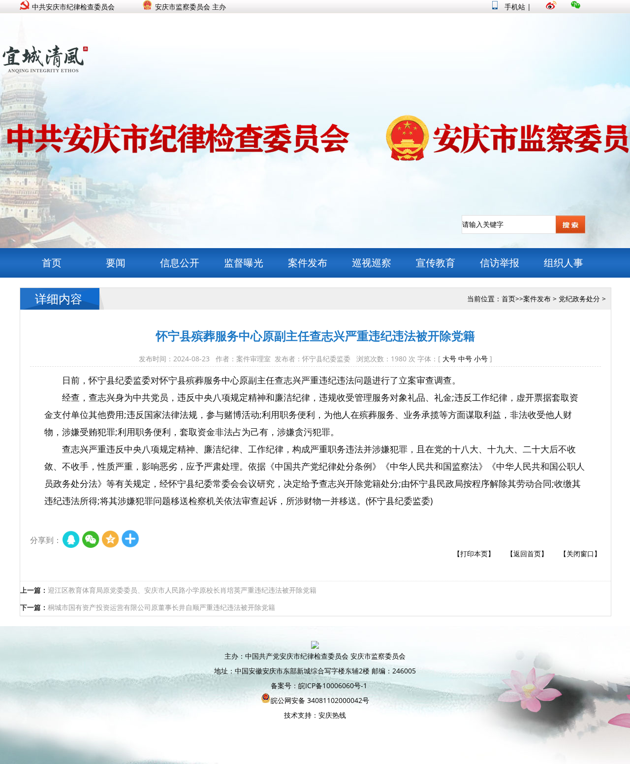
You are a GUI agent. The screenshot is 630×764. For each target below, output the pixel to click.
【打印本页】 (474, 553)
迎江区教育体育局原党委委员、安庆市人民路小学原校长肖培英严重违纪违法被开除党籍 (182, 590)
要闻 (116, 262)
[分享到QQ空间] (111, 540)
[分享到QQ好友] (71, 540)
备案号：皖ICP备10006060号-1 (319, 685)
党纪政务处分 (579, 298)
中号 (465, 358)
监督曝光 (243, 262)
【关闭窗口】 (580, 553)
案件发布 (307, 262)
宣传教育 (435, 262)
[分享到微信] (91, 540)
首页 (52, 262)
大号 (449, 358)
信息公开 (179, 262)
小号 (481, 358)
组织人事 (563, 262)
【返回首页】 (527, 553)
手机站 (514, 6)
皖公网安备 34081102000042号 (320, 700)
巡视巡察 (371, 262)
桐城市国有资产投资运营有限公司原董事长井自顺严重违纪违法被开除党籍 (161, 607)
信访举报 (499, 262)
